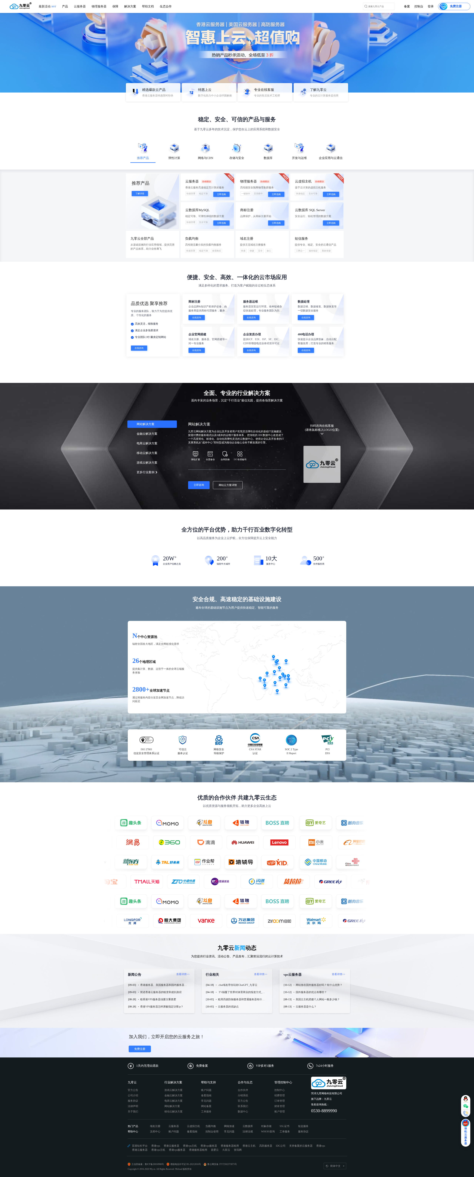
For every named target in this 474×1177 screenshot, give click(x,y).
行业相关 (236, 974)
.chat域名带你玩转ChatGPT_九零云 (237, 985)
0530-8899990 (324, 1111)
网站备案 (206, 1106)
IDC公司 (281, 1145)
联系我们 (243, 1106)
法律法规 (248, 1131)
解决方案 (130, 6)
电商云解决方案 (173, 1100)
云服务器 (80, 6)
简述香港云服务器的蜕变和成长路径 (161, 992)
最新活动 (47, 6)
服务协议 (133, 1100)
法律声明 (133, 1106)
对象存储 (266, 1126)
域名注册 (155, 1126)
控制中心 (279, 1090)
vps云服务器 (314, 974)
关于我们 (133, 1111)
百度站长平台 (140, 1145)
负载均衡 (211, 1126)
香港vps (155, 1145)
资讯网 (238, 1150)
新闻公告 (159, 974)
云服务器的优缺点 (228, 1006)
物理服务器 (99, 6)
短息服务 (303, 1126)
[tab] (142, 153)
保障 (115, 6)
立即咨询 (199, 485)
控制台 (418, 6)
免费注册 (139, 1048)
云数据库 (248, 1126)
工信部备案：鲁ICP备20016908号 (147, 1164)
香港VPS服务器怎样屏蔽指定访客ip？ (161, 1006)
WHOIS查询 (268, 1131)
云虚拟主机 (193, 1126)
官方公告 (133, 1090)
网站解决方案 (172, 1106)
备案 (407, 6)
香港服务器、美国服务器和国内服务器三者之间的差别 (171, 985)
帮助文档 (148, 6)
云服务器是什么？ (306, 1006)
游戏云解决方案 (173, 1090)
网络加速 (229, 1126)
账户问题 (206, 1090)
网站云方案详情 (228, 485)
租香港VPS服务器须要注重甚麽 (158, 999)
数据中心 (243, 1111)
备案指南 (206, 1095)
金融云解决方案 (173, 1095)
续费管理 (279, 1095)
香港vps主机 (190, 1145)
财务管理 (279, 1106)
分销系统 (243, 1095)
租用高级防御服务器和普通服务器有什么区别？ (245, 999)
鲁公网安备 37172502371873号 (222, 1164)
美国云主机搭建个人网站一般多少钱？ (318, 999)
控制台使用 (212, 1131)
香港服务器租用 (230, 1145)
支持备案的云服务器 (301, 1145)
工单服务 (206, 1111)
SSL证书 (284, 1126)
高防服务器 (265, 1145)
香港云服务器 (171, 1145)
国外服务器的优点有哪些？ (311, 992)
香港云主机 (249, 1145)
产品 (65, 6)
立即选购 (221, 194)
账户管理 (279, 1111)
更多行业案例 (145, 472)
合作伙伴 (243, 1090)
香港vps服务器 (209, 1145)
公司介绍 (133, 1095)
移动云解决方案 (173, 1111)
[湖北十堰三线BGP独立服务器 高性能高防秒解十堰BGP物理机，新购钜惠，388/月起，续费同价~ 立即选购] (237, 46)
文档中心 (155, 1131)
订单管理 (279, 1100)
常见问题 (206, 1100)
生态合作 (166, 6)
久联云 (226, 1150)
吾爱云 (215, 1150)
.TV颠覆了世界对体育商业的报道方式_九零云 (244, 992)
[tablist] (237, 154)
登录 (431, 6)
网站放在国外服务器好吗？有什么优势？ (319, 985)
